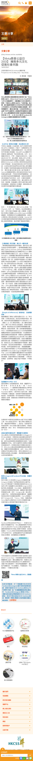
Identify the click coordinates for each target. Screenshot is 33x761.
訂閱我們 (4, 752)
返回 (4, 610)
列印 (5, 38)
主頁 (2, 44)
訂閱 (30, 755)
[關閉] (2, 749)
